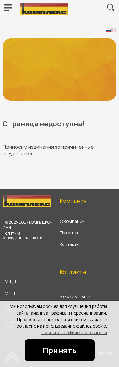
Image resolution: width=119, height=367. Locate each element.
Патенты (69, 233)
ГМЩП (9, 281)
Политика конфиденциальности (74, 332)
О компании (72, 221)
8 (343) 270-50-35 (76, 297)
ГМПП (9, 293)
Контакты (69, 244)
